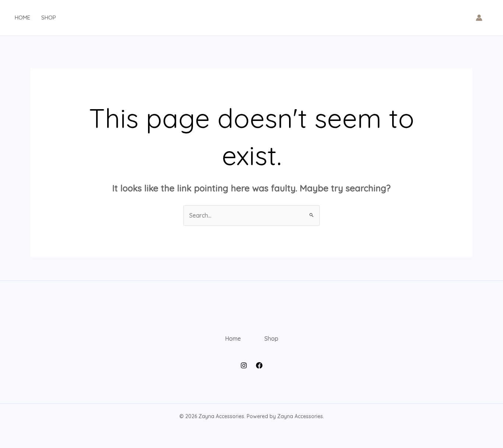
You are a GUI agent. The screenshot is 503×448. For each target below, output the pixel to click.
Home (22, 17)
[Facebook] (259, 365)
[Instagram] (243, 365)
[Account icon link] (479, 17)
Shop (48, 17)
